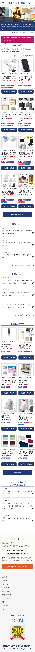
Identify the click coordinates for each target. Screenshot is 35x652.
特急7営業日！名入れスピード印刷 (23, 33)
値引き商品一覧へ (17, 215)
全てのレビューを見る (22, 315)
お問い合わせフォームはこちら (17, 567)
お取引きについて (6, 587)
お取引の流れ (5, 591)
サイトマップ (5, 609)
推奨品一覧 (17, 473)
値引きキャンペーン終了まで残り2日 (22, 56)
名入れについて (6, 595)
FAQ (2, 602)
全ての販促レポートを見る (21, 265)
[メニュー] (3, 3)
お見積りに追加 (9, 91)
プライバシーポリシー (8, 584)
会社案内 (4, 577)
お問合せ (4, 580)
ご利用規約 (4, 605)
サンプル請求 (5, 598)
